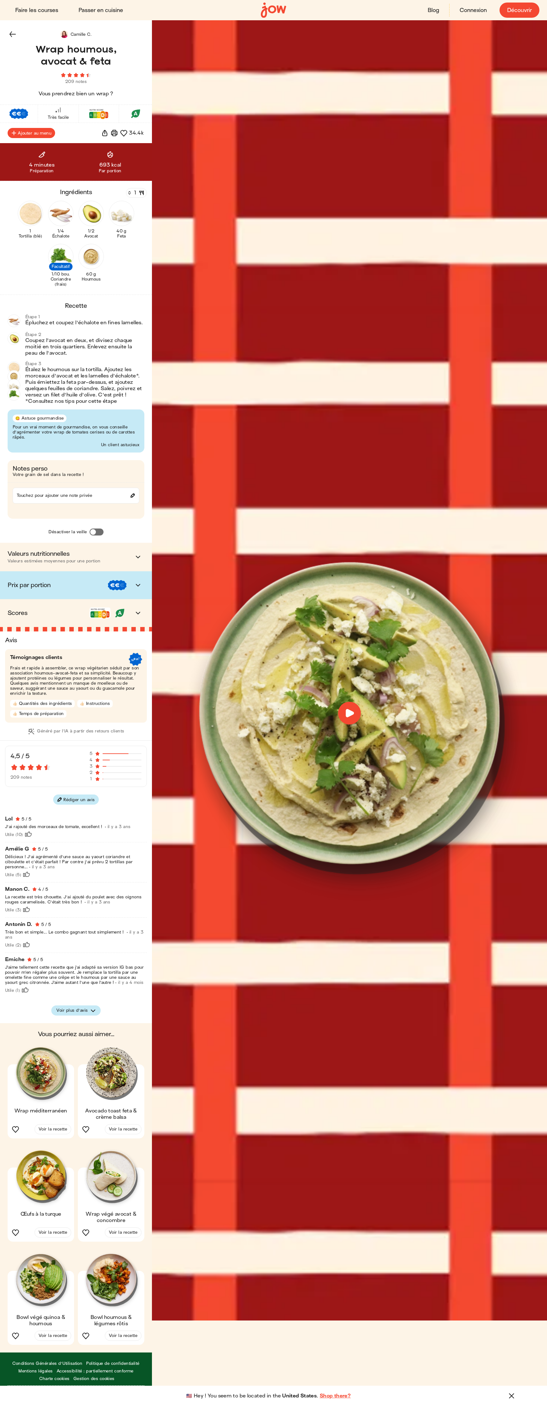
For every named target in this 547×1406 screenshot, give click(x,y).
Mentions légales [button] (35, 1371)
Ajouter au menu (34, 133)
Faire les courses (36, 10)
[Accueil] (273, 10)
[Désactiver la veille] (97, 532)
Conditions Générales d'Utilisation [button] (47, 1363)
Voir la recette (53, 1129)
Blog (433, 10)
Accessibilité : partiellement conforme (95, 1371)
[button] (13, 34)
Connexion (473, 10)
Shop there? (335, 1396)
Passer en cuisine (101, 10)
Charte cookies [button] (54, 1378)
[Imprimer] (114, 133)
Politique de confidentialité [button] (112, 1363)
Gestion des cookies (94, 1378)
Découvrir (519, 10)
